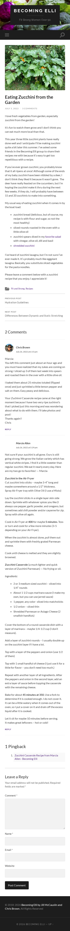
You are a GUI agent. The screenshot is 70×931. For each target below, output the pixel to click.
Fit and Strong (18, 288)
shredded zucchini (23, 245)
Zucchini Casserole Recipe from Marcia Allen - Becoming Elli (36, 757)
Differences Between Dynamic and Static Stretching (34, 314)
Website (9, 865)
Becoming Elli (35, 10)
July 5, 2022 (12, 108)
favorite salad (53, 236)
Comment (11, 795)
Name (9, 833)
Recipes (29, 288)
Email (9, 849)
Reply (8, 429)
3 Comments (29, 108)
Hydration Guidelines (17, 300)
